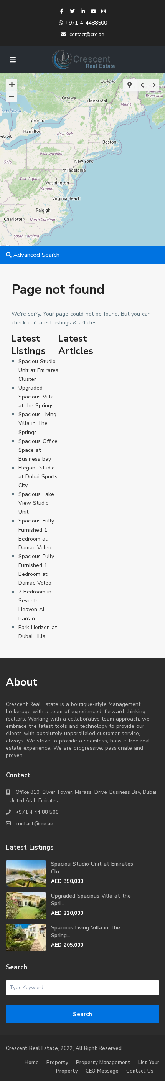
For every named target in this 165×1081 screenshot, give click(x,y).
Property (57, 1062)
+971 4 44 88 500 (37, 812)
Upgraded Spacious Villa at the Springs (36, 396)
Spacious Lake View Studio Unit (36, 503)
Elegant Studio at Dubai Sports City (38, 476)
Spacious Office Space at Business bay (38, 450)
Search (82, 1014)
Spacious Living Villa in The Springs (37, 423)
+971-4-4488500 (86, 22)
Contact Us (139, 1071)
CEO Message (102, 1071)
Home (32, 1062)
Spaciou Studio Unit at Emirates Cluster (38, 370)
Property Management (103, 1062)
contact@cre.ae (34, 823)
